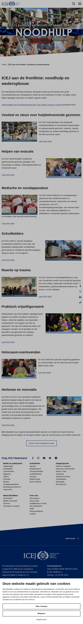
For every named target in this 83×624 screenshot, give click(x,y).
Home (4, 64)
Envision (33, 476)
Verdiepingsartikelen (11, 484)
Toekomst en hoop (63, 476)
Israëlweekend (35, 469)
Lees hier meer (45, 141)
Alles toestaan (41, 606)
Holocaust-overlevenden (65, 469)
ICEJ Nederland (36, 506)
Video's (6, 476)
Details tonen (41, 619)
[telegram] (56, 458)
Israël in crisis (61, 471)
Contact (33, 514)
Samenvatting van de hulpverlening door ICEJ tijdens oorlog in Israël (31, 105)
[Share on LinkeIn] (80, 297)
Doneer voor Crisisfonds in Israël (41, 443)
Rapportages (8, 466)
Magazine (7, 474)
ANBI (32, 509)
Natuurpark (60, 482)
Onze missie (34, 501)
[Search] (74, 4)
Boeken (6, 482)
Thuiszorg (60, 474)
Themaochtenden (36, 471)
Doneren (6, 503)
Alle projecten (61, 484)
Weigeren (41, 613)
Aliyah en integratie (63, 466)
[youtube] (44, 458)
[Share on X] (80, 291)
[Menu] (79, 4)
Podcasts (6, 479)
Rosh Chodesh (35, 482)
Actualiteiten (8, 469)
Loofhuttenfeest (35, 474)
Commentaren (8, 471)
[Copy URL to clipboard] (80, 302)
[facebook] (32, 458)
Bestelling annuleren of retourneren (12, 488)
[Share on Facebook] (80, 286)
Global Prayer (35, 479)
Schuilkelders (61, 479)
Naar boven (70, 538)
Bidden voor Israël (10, 501)
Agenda (33, 466)
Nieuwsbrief (7, 498)
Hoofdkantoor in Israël (38, 503)
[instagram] (38, 458)
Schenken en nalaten (11, 506)
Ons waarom (34, 498)
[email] (50, 458)
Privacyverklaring (36, 511)
